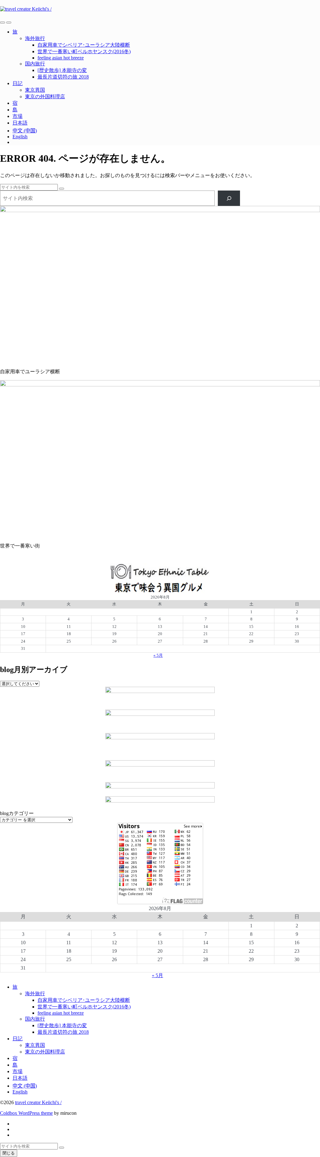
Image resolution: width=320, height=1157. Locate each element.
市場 (17, 116)
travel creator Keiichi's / (38, 1102)
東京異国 (35, 90)
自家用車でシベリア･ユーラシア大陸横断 (84, 45)
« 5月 (158, 655)
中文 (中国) (24, 130)
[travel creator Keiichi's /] (160, 9)
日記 (17, 83)
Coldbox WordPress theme (26, 1113)
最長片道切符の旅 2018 (63, 76)
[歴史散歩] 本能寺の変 (62, 70)
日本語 (20, 122)
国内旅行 (35, 63)
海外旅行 (35, 38)
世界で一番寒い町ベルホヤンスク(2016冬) (84, 51)
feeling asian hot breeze (61, 57)
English (20, 136)
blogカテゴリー (17, 813)
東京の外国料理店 (45, 96)
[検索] (229, 198)
